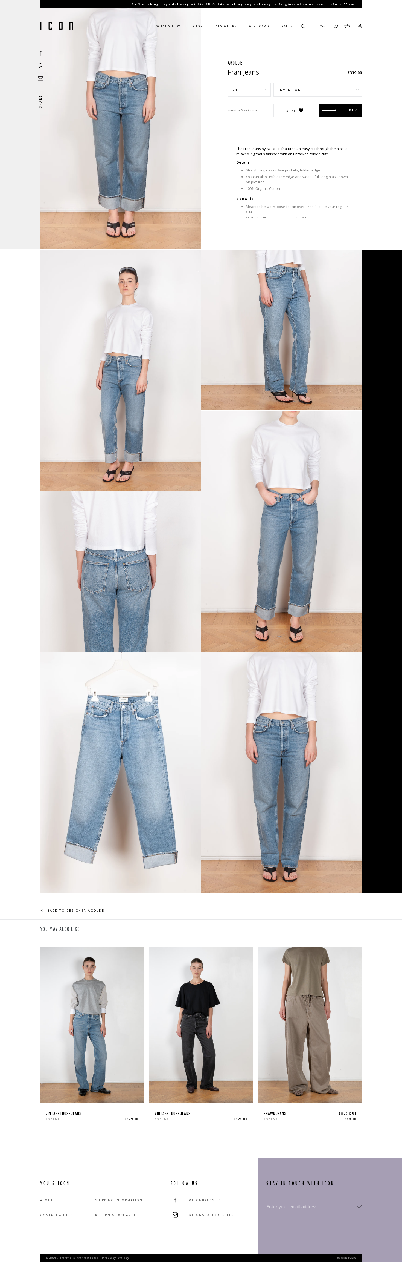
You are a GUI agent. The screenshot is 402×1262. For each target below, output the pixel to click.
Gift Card (259, 26)
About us (50, 1200)
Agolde (235, 63)
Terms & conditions (79, 1257)
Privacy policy (115, 1257)
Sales (287, 26)
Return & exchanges (117, 1215)
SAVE (291, 110)
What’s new (168, 26)
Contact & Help (56, 1215)
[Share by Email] (40, 79)
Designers (226, 26)
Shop (197, 26)
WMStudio (348, 1258)
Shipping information (118, 1200)
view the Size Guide (242, 110)
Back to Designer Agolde (75, 910)
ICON (56, 26)
